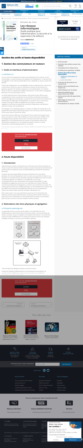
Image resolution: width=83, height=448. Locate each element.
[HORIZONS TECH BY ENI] (41, 403)
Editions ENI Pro (28, 436)
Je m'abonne (26, 148)
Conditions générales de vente (23, 387)
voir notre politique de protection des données (23, 365)
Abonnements (61, 385)
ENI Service (9, 436)
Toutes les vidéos (61, 387)
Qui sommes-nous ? (20, 383)
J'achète (26, 141)
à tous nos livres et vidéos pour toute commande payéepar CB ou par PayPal (32, 355)
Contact (41, 390)
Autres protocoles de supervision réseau (69, 96)
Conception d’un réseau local (68, 68)
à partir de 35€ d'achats (50, 354)
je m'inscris (66, 364)
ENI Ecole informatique (30, 421)
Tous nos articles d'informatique (23, 380)
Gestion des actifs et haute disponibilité (67, 73)
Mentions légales (19, 385)
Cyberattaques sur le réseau (67, 90)
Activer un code (43, 387)
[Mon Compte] (79, 6)
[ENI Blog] (69, 403)
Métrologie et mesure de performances (66, 100)
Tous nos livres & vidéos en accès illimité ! (41, 1)
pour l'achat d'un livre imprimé (15, 354)
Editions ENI (13, 5)
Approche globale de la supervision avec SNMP (66, 93)
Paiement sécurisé (44, 383)
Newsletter (60, 383)
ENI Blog (8, 421)
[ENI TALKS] (13, 403)
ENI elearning (46, 436)
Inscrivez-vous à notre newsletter (22, 364)
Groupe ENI (46, 421)
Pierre (27, 40)
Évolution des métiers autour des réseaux (69, 64)
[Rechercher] (70, 6)
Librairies (59, 380)
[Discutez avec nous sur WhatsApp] (37, 6)
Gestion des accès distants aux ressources (68, 86)
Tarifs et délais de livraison (46, 385)
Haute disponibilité (66, 80)
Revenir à (28, 48)
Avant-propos (62, 61)
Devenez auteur (61, 390)
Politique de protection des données (25, 390)
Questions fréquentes (45, 380)
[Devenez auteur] (2, 53)
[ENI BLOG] (2, 49)
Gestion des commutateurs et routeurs (69, 77)
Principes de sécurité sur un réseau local (41, 306)
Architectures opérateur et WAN (15, 306)
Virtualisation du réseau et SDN (68, 103)
